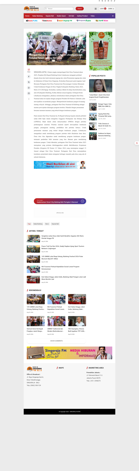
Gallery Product (82, 16)
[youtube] (111, 1)
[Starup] (102, 20)
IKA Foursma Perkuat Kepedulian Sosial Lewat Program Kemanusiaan (60, 268)
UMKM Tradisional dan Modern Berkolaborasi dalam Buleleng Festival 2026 (55, 330)
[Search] (96, 9)
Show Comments (56, 341)
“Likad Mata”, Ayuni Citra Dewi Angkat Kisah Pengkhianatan (99, 96)
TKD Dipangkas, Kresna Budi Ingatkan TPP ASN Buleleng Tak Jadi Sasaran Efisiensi (77, 330)
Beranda (31, 51)
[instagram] (108, 1)
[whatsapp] (105, 1)
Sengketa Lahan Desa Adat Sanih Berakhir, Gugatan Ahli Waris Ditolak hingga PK (63, 237)
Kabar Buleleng (37, 16)
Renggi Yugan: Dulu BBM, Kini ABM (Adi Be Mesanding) (105, 105)
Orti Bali (71, 16)
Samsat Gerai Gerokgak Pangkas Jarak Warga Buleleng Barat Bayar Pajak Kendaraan (35, 330)
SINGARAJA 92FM (75, 411)
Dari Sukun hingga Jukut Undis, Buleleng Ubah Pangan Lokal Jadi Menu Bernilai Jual (64, 278)
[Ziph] (84, 20)
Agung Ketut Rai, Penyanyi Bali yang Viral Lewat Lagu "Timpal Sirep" (104, 115)
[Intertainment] (65, 20)
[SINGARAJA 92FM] (31, 8)
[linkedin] (86, 234)
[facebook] (99, 1)
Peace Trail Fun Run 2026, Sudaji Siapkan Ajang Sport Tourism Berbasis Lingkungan (63, 247)
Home (27, 16)
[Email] (29, 93)
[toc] (137, 143)
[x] (102, 1)
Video (93, 16)
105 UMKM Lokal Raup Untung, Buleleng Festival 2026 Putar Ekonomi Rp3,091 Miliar (62, 258)
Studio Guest (61, 16)
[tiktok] (114, 1)
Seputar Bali (50, 16)
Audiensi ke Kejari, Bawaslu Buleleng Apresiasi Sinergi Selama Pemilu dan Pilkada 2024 (104, 135)
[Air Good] (48, 20)
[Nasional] (33, 20)
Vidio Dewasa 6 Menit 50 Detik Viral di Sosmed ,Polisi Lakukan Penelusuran (105, 125)
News (47, 224)
